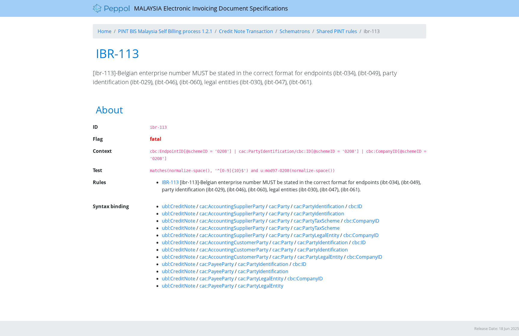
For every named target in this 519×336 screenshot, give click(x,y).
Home (104, 31)
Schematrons (295, 31)
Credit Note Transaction (246, 31)
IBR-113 (170, 182)
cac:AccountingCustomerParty (233, 242)
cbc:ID (355, 206)
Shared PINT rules (337, 31)
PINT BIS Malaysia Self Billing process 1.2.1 (165, 31)
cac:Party (279, 206)
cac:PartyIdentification (319, 206)
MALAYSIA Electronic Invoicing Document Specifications (208, 8)
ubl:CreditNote (178, 206)
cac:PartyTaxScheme (317, 220)
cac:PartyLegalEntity (316, 235)
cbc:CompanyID (361, 220)
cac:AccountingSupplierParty (232, 206)
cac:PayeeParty (216, 264)
